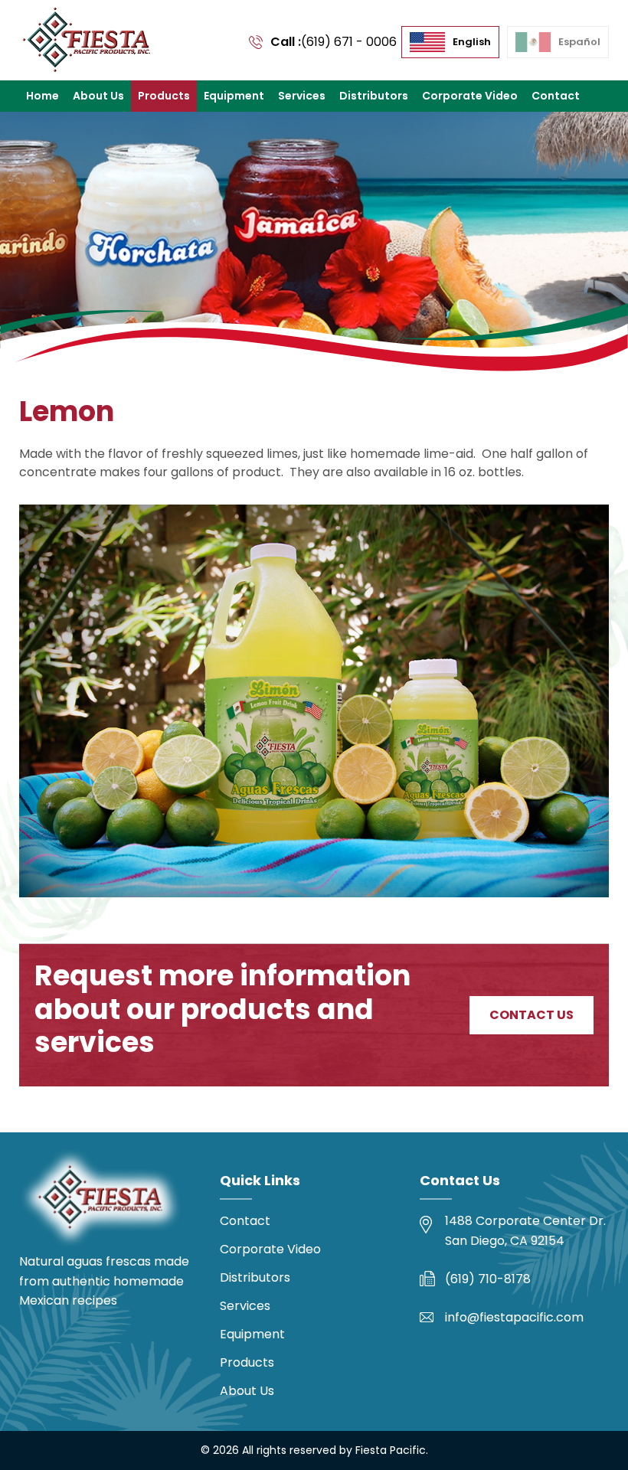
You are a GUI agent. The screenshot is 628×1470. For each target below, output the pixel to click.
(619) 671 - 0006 (349, 42)
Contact (556, 95)
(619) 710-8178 (488, 1279)
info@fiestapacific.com (514, 1317)
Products (164, 95)
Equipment (234, 95)
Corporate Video (470, 95)
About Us (98, 95)
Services (301, 95)
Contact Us (531, 1015)
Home (42, 95)
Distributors (373, 95)
